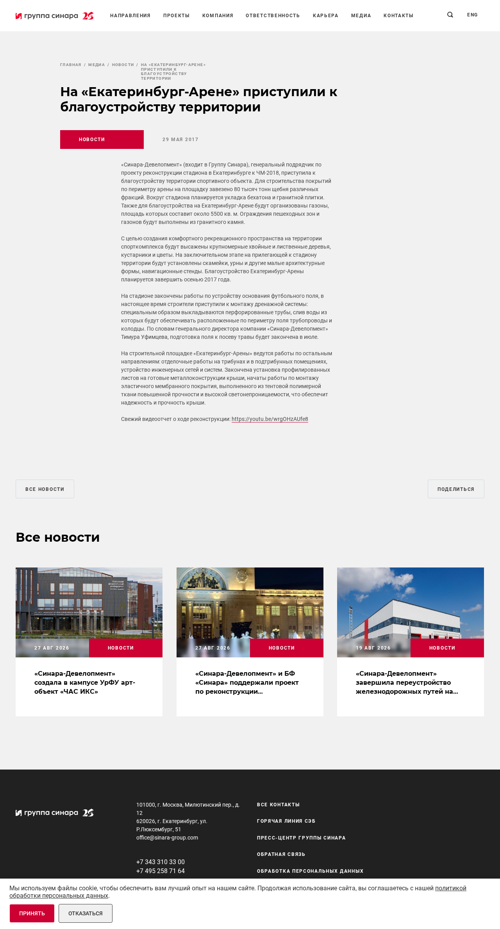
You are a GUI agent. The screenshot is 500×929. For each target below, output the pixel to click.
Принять (32, 913)
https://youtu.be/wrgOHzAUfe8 (270, 419)
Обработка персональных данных (310, 871)
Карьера (326, 15)
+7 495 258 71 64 (160, 871)
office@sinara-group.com (167, 837)
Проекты (176, 15)
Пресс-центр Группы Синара (301, 838)
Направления (130, 15)
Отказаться (85, 913)
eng (472, 15)
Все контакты (278, 804)
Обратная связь (281, 854)
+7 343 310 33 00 (160, 862)
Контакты (399, 15)
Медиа (361, 15)
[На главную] (55, 15)
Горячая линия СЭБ (286, 821)
